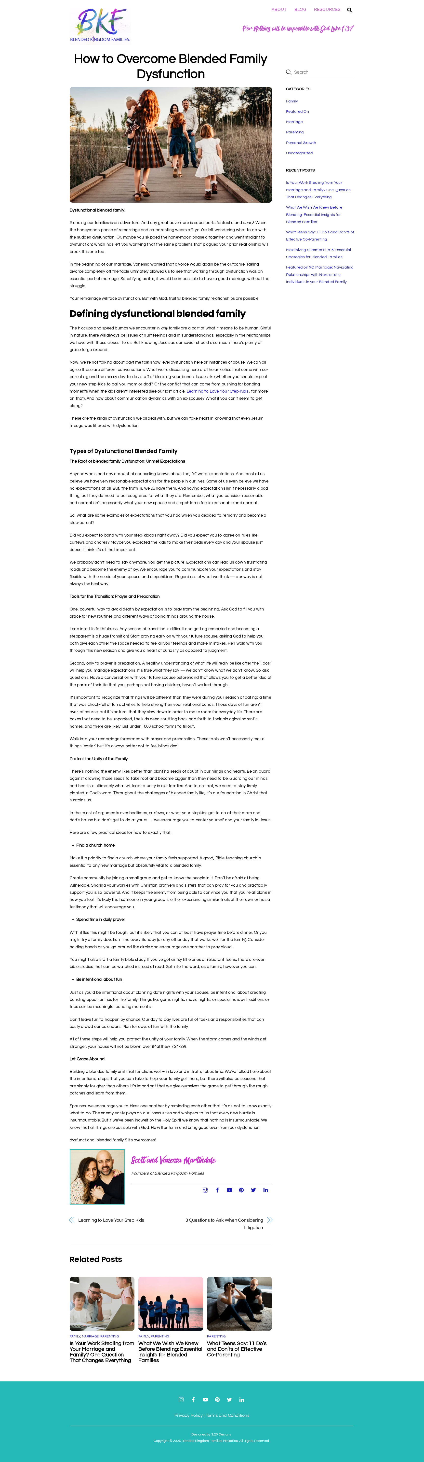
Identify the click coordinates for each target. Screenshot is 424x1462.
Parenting (109, 1336)
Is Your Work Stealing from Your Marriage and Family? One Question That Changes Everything (102, 1352)
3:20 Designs (221, 1434)
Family (75, 1336)
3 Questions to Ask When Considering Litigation (224, 1224)
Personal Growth (301, 143)
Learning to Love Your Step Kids (111, 1220)
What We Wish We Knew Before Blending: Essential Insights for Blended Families (170, 1352)
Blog (300, 9)
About (279, 9)
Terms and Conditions (228, 1415)
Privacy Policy (188, 1415)
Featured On (297, 112)
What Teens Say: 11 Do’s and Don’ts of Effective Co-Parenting (237, 1349)
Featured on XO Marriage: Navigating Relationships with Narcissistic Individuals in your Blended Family (320, 274)
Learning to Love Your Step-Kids (217, 391)
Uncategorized (299, 153)
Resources (327, 9)
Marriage (90, 1336)
